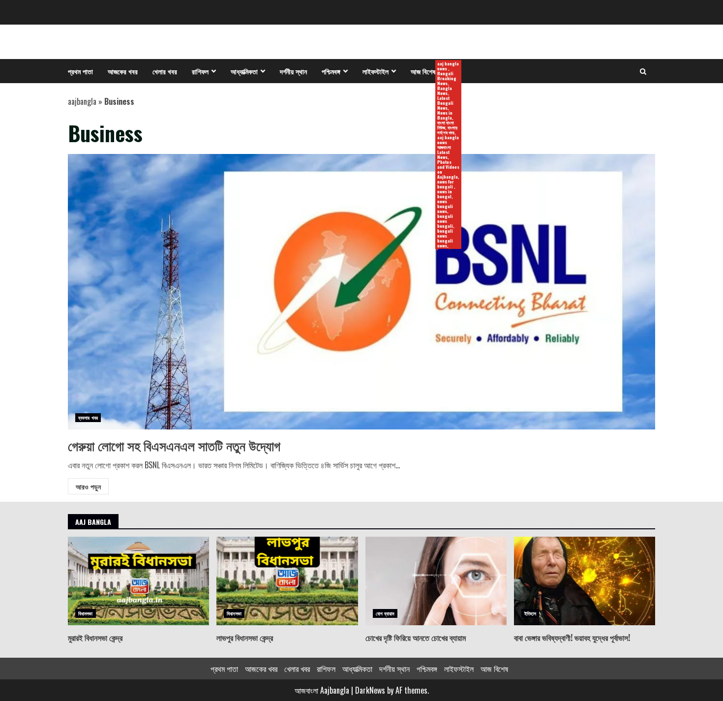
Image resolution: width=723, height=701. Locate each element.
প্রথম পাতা (80, 71)
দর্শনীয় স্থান (293, 71)
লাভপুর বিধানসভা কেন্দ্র (287, 581)
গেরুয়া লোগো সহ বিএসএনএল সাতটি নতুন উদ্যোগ (361, 291)
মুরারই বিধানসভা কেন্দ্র (138, 581)
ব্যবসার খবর (88, 417)
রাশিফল (200, 71)
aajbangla (82, 101)
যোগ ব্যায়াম (385, 613)
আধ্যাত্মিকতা (244, 71)
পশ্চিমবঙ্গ (331, 71)
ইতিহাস (530, 613)
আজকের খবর (123, 71)
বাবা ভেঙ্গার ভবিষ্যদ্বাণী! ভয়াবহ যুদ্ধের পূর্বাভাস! (584, 581)
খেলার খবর (164, 71)
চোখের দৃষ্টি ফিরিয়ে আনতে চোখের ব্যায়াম (436, 581)
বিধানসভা (85, 613)
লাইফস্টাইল (375, 71)
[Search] (643, 71)
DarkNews (370, 690)
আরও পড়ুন (88, 486)
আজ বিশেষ (427, 71)
